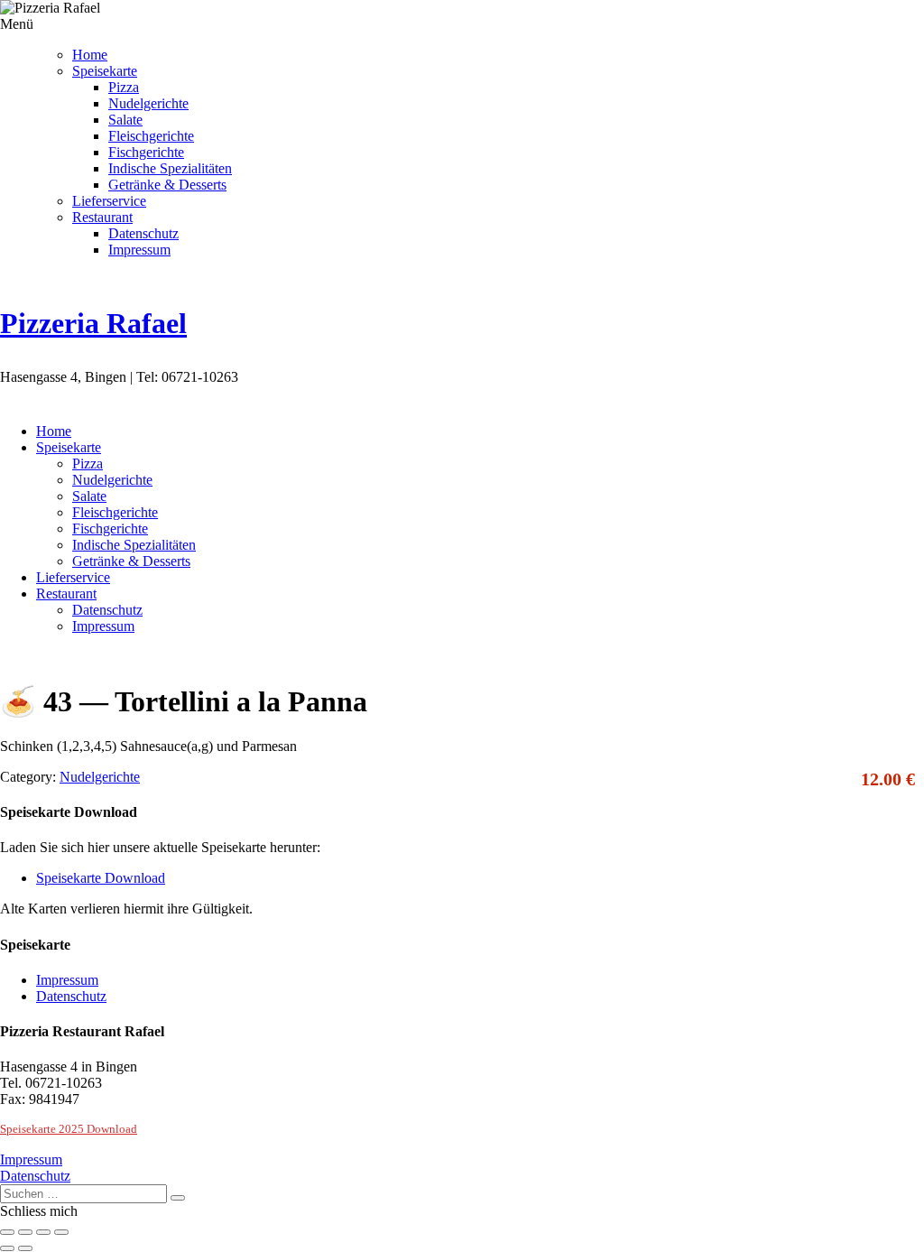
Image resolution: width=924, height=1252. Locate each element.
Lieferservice (109, 201)
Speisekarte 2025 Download (68, 1129)
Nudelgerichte (148, 103)
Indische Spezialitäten (170, 168)
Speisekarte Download (100, 878)
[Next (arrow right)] (25, 1248)
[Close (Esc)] (7, 1232)
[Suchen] (178, 1198)
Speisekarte (104, 71)
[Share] (25, 1232)
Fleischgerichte (151, 136)
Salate (125, 119)
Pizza (123, 87)
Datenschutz (143, 233)
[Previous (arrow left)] (7, 1248)
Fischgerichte (146, 152)
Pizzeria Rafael (93, 323)
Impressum (139, 249)
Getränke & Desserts (167, 184)
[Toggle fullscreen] (43, 1232)
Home (89, 54)
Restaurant (102, 217)
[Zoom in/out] (61, 1232)
